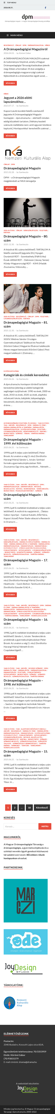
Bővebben (9, 82)
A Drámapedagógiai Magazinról (26, 49)
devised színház (35, 668)
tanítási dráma (37, 433)
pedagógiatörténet (25, 491)
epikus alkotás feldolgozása (32, 548)
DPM (24, 45)
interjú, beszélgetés (32, 737)
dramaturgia (27, 487)
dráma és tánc (39, 425)
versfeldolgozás (39, 616)
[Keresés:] (27, 826)
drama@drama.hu (28, 1062)
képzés (19, 489)
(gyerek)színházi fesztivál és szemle (20, 423)
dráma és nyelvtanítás (30, 542)
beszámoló (9, 45)
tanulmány (9, 436)
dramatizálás (27, 546)
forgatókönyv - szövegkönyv (17, 550)
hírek (47, 45)
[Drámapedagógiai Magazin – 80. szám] (27, 212)
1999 (5, 425)
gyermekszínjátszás (13, 319)
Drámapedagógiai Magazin (22, 168)
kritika (7, 232)
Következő (42, 807)
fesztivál (43, 230)
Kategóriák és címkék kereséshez (26, 375)
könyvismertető (30, 431)
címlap (18, 45)
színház (19, 433)
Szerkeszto (23, 106)
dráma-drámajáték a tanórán (17, 427)
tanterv (25, 746)
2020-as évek (9, 230)
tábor (26, 433)
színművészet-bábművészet (25, 744)
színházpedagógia (20, 554)
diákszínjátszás (31, 230)
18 (29, 807)
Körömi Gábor (25, 53)
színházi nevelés (11, 741)
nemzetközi (9, 433)
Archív (12, 425)
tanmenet (15, 746)
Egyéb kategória (11, 371)
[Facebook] (45, 7)
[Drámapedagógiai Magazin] (27, 153)
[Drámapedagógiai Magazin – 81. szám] (27, 298)
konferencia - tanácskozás (36, 489)
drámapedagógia (36, 45)
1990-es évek (43, 423)
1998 (18, 605)
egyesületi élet (11, 548)
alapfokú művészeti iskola (33, 729)
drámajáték (38, 427)
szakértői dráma (24, 552)
